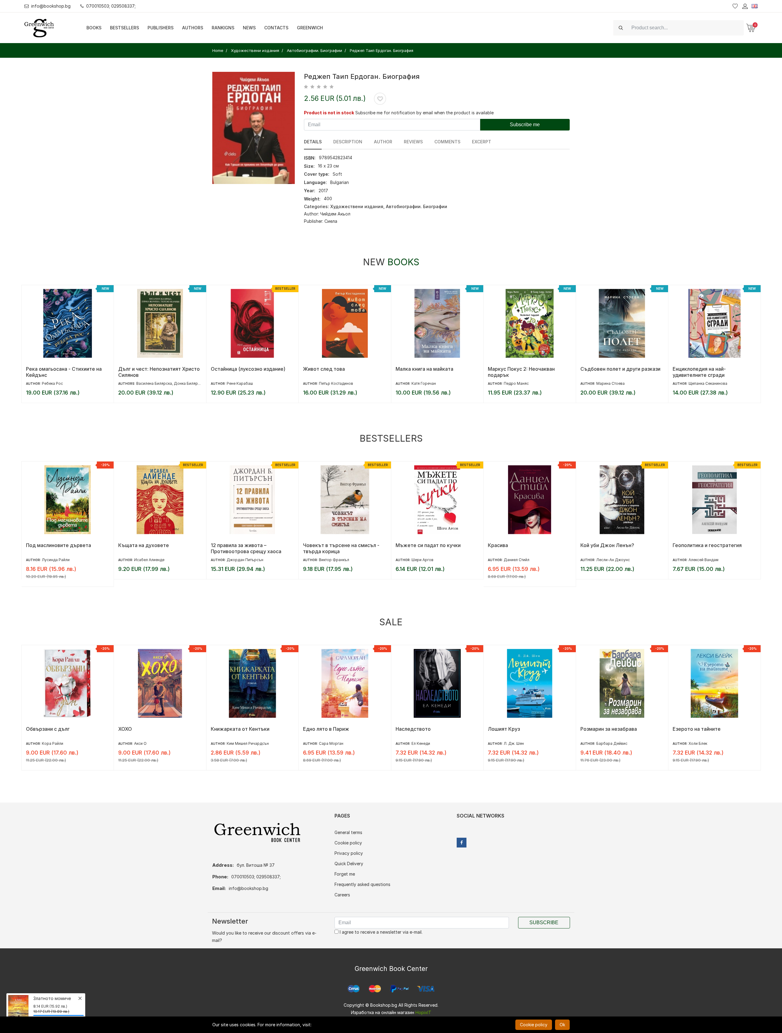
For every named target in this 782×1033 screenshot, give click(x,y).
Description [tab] (347, 141)
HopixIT (423, 1012)
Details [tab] (313, 141)
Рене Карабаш (240, 383)
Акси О (140, 743)
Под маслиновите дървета (58, 545)
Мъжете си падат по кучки (428, 545)
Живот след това (324, 369)
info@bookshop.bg (51, 6)
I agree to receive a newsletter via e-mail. (380, 932)
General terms (348, 832)
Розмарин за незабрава (608, 729)
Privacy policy (348, 853)
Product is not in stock (329, 112)
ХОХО (125, 729)
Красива (498, 545)
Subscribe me (525, 124)
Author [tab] (383, 141)
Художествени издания (356, 206)
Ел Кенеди (420, 743)
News (249, 27)
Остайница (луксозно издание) (248, 369)
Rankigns (223, 27)
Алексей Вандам (703, 559)
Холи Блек (698, 743)
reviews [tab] (413, 141)
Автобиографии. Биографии (416, 206)
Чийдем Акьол (335, 213)
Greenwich (310, 27)
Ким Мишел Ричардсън (248, 743)
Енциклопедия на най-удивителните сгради (699, 372)
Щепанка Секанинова (708, 383)
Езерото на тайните (697, 729)
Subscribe (543, 922)
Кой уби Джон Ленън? (607, 545)
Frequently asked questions (362, 884)
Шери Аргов (422, 559)
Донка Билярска (189, 383)
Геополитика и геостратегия (707, 545)
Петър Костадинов (336, 383)
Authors (192, 27)
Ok (562, 1024)
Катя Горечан (423, 383)
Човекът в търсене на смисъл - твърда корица (341, 548)
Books (93, 27)
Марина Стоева (610, 383)
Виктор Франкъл (334, 559)
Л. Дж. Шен (514, 743)
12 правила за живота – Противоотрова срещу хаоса (246, 548)
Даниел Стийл (516, 559)
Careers (342, 894)
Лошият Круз (504, 729)
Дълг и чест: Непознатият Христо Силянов (159, 372)
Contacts (276, 27)
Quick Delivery (348, 863)
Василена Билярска (154, 383)
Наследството (413, 729)
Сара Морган (331, 743)
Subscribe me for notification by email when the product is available (424, 112)
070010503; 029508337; (111, 6)
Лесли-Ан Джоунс (613, 559)
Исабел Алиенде (149, 559)
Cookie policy (348, 842)
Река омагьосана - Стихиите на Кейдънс (64, 372)
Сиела (330, 221)
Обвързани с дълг (48, 729)
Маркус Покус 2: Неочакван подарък (521, 372)
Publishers (161, 27)
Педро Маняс (516, 383)
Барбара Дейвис (611, 743)
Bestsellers (124, 27)
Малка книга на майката (424, 369)
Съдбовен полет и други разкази (620, 369)
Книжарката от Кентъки (240, 729)
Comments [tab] (447, 141)
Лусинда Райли (56, 559)
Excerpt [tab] (481, 141)
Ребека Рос (52, 383)
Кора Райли (52, 743)
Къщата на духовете (143, 545)
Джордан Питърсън (245, 559)
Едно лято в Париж (326, 729)
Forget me (344, 874)
